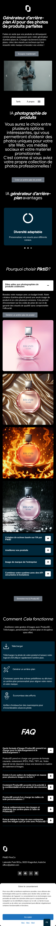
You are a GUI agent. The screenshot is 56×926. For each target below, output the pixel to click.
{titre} (23, 923)
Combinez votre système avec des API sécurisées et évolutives (24, 574)
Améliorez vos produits (16, 550)
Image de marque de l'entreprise (21, 562)
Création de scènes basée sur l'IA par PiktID (23, 538)
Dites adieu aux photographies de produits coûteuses (22, 285)
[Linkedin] (20, 873)
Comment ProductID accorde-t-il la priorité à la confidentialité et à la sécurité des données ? (25, 787)
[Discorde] (36, 873)
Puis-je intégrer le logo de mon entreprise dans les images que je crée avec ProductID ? (25, 820)
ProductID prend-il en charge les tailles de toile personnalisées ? (23, 798)
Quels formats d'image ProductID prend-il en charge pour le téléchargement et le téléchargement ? (24, 750)
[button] (6, 75)
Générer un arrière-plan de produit (20, 315)
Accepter (28, 917)
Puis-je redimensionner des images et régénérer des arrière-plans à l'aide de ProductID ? (21, 809)
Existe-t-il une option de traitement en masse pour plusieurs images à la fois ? (24, 776)
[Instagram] (31, 873)
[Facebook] (25, 873)
